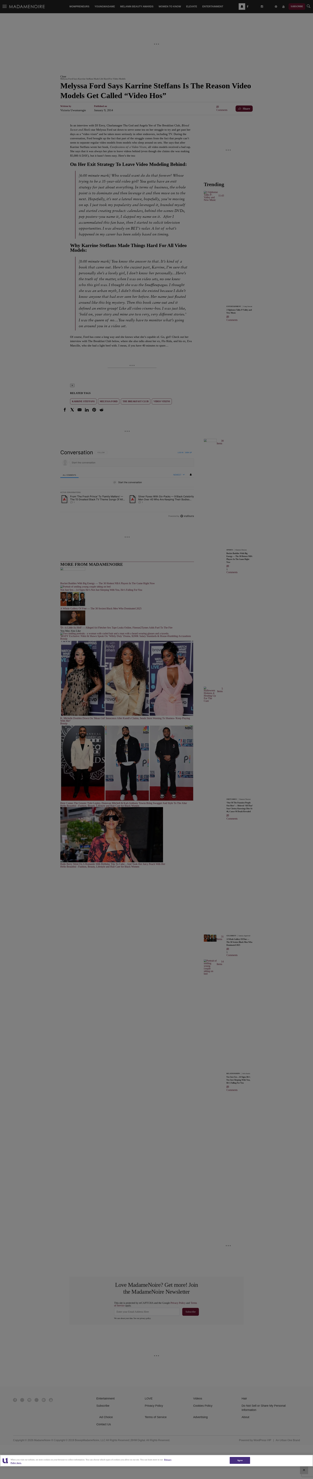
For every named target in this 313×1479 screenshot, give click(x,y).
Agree (240, 1460)
